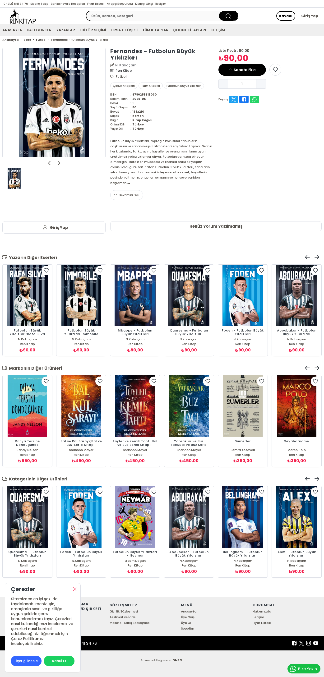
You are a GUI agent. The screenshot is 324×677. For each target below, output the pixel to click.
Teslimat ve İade (122, 617)
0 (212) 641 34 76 (16, 4)
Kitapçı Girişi (144, 4)
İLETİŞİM (218, 30)
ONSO (177, 660)
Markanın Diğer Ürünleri (34, 368)
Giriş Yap (309, 16)
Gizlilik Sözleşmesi (124, 611)
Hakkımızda (262, 611)
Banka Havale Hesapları (68, 4)
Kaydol (285, 16)
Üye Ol (186, 623)
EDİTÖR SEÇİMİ (93, 30)
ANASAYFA (12, 30)
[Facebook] (294, 643)
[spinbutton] (242, 84)
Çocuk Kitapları (124, 86)
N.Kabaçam (27, 339)
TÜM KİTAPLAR (155, 30)
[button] (223, 83)
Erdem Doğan (296, 560)
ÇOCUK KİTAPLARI (189, 30)
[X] (301, 643)
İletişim (160, 4)
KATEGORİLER (39, 30)
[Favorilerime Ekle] (275, 70)
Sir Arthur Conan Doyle (242, 450)
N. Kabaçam (125, 65)
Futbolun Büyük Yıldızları (184, 86)
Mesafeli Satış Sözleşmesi (130, 623)
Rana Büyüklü (27, 450)
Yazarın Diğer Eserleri (32, 257)
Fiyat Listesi (95, 4)
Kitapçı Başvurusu (120, 4)
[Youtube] (315, 643)
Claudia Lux (135, 450)
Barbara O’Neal (189, 450)
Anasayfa (188, 611)
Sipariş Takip (39, 4)
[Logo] (22, 16)
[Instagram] (308, 643)
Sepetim (187, 628)
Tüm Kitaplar (150, 86)
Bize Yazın (307, 669)
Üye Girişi (188, 617)
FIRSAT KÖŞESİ (124, 30)
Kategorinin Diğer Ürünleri (37, 479)
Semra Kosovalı (81, 450)
